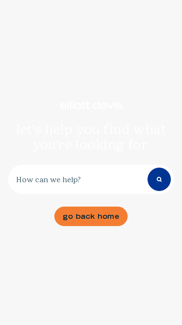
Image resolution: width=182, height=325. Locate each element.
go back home (91, 216)
